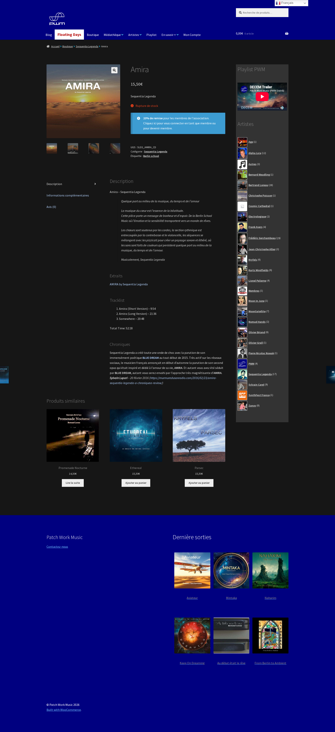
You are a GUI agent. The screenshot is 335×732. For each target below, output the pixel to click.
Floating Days (69, 34)
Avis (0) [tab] (51, 207)
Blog (49, 35)
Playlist (151, 35)
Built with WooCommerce (64, 710)
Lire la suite (73, 483)
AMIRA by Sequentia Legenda (129, 284)
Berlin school (151, 156)
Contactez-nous (57, 547)
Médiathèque (112, 35)
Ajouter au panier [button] (135, 483)
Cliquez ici (149, 123)
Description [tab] (54, 184)
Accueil (55, 46)
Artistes (133, 35)
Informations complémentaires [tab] (68, 195)
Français (287, 2)
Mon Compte (192, 35)
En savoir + (168, 35)
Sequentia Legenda (87, 46)
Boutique (93, 35)
